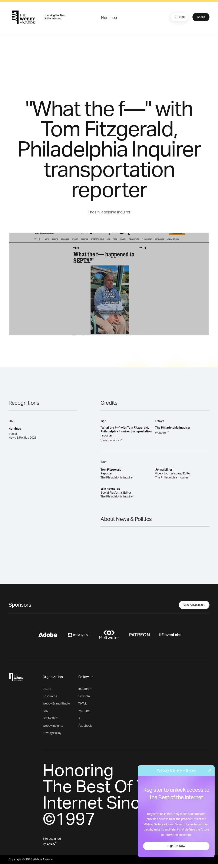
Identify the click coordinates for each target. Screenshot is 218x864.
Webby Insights (53, 725)
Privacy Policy (52, 733)
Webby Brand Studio (56, 703)
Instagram (85, 688)
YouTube (84, 711)
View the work (109, 440)
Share (201, 17)
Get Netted (50, 718)
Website (160, 432)
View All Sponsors (194, 604)
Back (181, 17)
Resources (50, 696)
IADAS (47, 688)
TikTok (82, 703)
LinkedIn (84, 696)
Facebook (85, 725)
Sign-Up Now (176, 846)
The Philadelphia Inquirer (109, 212)
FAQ (45, 711)
